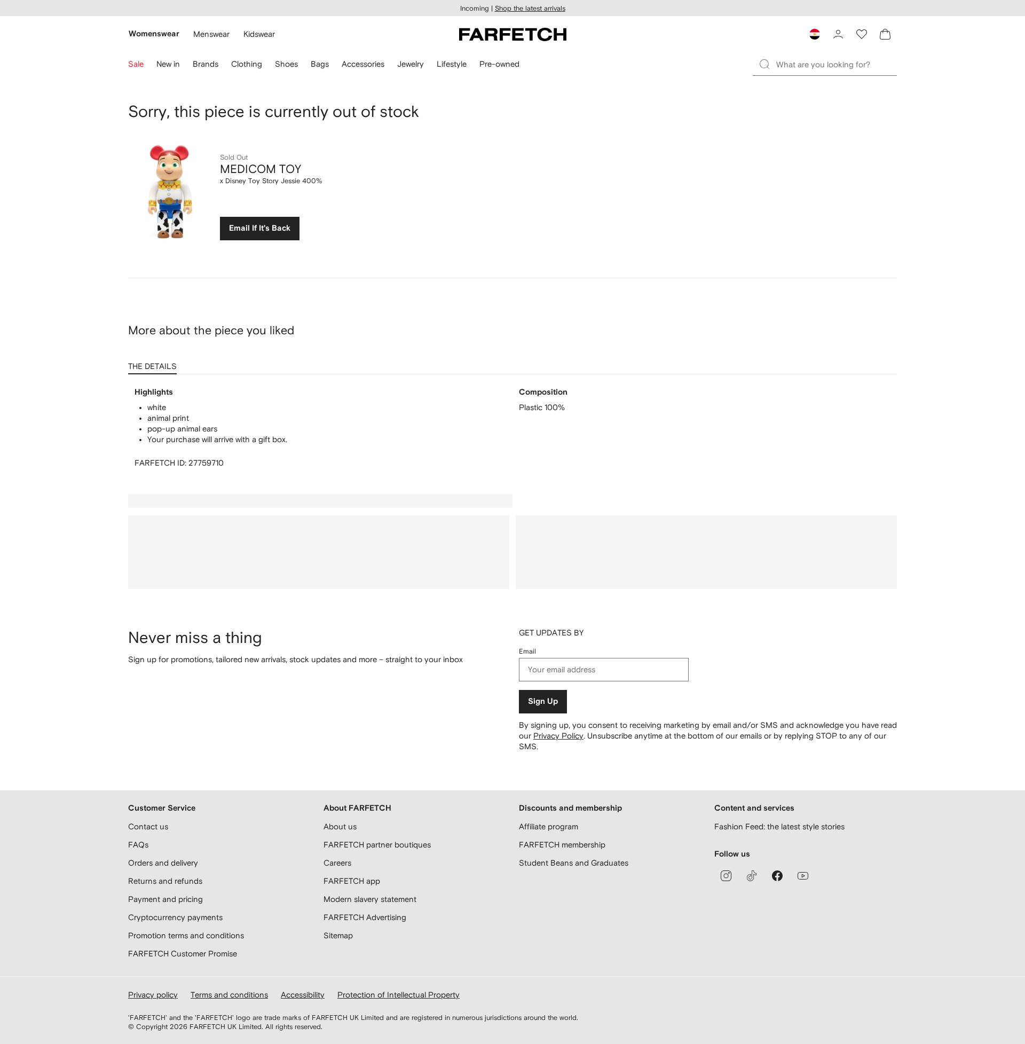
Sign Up (543, 701)
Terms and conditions (229, 995)
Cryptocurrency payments (175, 917)
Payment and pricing (165, 899)
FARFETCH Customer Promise (182, 953)
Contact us (148, 826)
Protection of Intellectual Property (398, 995)
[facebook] (777, 876)
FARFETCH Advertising (365, 917)
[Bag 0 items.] (885, 34)
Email (527, 651)
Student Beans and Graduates (573, 863)
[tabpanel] (512, 427)
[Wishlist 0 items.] (861, 34)
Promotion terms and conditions (186, 935)
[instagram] (726, 876)
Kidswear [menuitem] (259, 34)
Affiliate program (548, 826)
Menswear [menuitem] (211, 34)
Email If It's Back (259, 228)
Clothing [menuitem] (246, 64)
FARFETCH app (352, 881)
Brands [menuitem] (205, 64)
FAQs (138, 845)
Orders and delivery (163, 863)
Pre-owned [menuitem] (499, 64)
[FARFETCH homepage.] (512, 34)
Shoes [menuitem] (286, 64)
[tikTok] (751, 876)
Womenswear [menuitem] (154, 34)
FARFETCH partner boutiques (377, 845)
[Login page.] (838, 34)
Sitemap (338, 935)
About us (340, 826)
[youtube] (803, 876)
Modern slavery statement (370, 899)
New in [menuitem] (168, 64)
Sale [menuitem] (136, 64)
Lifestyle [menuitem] (452, 64)
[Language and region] (814, 34)
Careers (337, 863)
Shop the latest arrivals (530, 8)
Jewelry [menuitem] (410, 64)
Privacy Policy (558, 736)
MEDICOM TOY (260, 169)
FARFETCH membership (562, 845)
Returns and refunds (165, 881)
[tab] (154, 362)
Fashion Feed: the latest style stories (779, 826)
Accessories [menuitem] (363, 64)
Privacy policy (153, 995)
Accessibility (303, 995)
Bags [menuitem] (320, 64)
